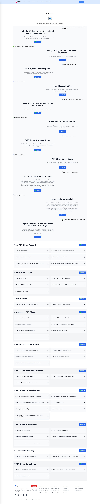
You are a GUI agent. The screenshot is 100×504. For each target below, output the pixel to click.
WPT (37, 1)
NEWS (29, 1)
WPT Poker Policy (78, 490)
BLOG (33, 1)
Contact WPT (65, 488)
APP (47, 1)
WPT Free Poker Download (44, 488)
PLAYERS (42, 1)
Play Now (37, 42)
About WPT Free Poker (55, 488)
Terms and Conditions (79, 488)
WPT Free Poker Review (43, 490)
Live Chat (64, 492)
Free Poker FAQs (66, 490)
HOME (24, 1)
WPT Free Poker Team (55, 490)
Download (81, 1)
